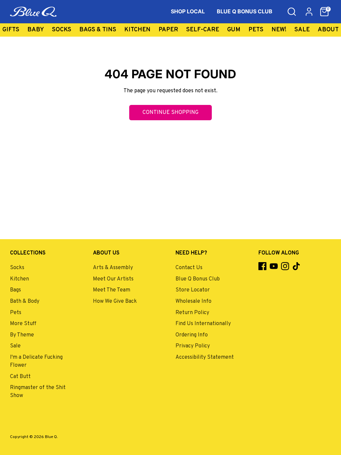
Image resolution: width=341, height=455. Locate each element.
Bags (15, 290)
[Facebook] (262, 266)
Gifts (10, 30)
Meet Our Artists (113, 279)
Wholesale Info (193, 301)
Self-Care (202, 30)
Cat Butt (20, 376)
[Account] (309, 11)
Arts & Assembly (113, 267)
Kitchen (137, 30)
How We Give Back (115, 301)
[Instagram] (285, 266)
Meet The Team (111, 290)
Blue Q (51, 437)
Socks (61, 30)
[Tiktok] (296, 266)
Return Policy (192, 312)
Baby (35, 30)
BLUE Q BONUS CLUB (244, 11)
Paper (168, 30)
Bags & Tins (97, 30)
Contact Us (188, 267)
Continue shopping (170, 112)
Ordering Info (191, 335)
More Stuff (23, 323)
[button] (324, 11)
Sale (302, 30)
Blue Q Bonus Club (197, 279)
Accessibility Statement (204, 357)
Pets (255, 30)
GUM (233, 30)
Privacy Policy (192, 346)
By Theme (22, 335)
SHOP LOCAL (188, 11)
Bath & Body (24, 301)
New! (278, 30)
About (328, 30)
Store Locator (192, 290)
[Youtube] (274, 266)
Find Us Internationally (203, 323)
